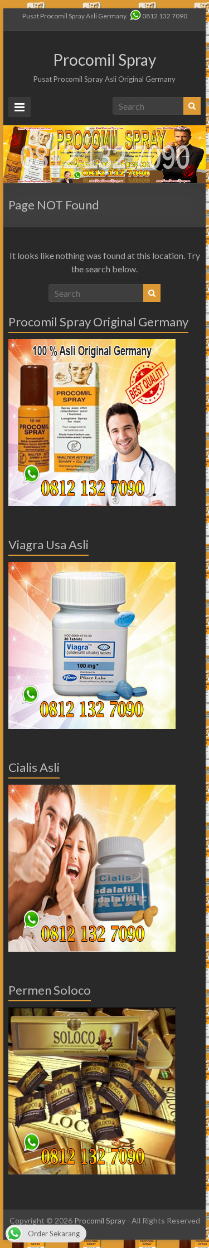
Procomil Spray (104, 59)
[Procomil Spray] (104, 130)
